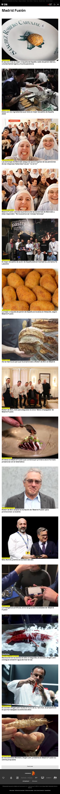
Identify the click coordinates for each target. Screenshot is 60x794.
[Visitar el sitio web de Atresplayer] (27, 781)
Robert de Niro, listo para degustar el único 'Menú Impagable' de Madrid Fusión (28, 411)
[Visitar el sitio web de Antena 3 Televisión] (4, 778)
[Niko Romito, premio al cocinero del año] (30, 537)
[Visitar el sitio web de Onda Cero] (42, 778)
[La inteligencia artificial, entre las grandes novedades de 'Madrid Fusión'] (30, 586)
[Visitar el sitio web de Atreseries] (36, 778)
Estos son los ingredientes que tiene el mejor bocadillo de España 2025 (28, 113)
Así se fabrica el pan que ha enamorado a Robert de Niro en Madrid (28, 362)
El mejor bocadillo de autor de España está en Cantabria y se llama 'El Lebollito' (29, 263)
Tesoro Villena (30, 0)
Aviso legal (12, 790)
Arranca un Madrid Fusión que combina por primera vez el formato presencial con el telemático (29, 461)
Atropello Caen (42, 0)
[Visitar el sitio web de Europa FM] (48, 778)
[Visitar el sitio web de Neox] (17, 778)
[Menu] (58, 4)
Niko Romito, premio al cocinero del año (17, 560)
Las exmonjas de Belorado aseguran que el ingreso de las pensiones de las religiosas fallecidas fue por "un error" (29, 163)
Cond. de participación (39, 790)
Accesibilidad (47, 790)
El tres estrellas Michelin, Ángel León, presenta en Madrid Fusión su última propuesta (29, 759)
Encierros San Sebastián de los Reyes (10, 0)
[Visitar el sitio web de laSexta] (11, 778)
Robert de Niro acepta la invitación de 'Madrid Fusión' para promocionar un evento (25, 511)
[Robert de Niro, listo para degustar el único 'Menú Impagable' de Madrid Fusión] (30, 388)
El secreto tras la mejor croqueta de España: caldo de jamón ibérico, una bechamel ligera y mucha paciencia (29, 63)
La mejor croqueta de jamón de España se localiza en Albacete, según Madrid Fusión (29, 313)
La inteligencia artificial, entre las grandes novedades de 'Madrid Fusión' (28, 609)
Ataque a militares (22, 0)
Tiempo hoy (35, 0)
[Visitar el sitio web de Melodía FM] (55, 778)
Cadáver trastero (49, 0)
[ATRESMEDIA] (30, 773)
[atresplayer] (54, 4)
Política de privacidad (20, 790)
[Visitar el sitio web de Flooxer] (34, 781)
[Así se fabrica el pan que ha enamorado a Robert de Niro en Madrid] (30, 340)
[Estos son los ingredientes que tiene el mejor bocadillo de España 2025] (30, 90)
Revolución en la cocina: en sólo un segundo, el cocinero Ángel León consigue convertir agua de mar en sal (29, 659)
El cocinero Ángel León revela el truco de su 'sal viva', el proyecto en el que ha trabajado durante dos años (29, 709)
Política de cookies (29, 790)
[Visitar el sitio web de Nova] (23, 778)
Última (50, 4)
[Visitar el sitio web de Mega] (30, 778)
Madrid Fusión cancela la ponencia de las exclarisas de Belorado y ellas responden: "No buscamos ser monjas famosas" (28, 213)
